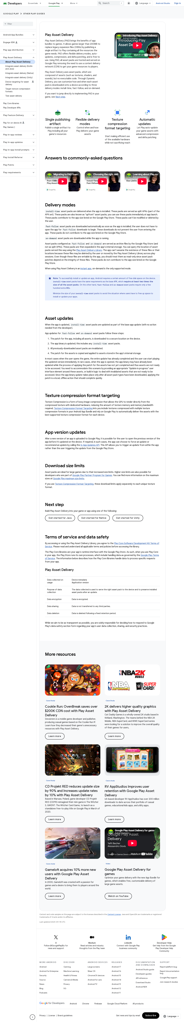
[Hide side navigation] (32, 1017)
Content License (114, 914)
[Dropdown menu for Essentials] (41, 3)
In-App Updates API (90, 445)
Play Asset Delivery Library (89, 250)
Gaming (67, 967)
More (72, 3)
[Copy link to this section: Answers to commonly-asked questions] (126, 158)
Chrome (85, 1003)
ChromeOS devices (96, 975)
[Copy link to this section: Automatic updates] (153, 124)
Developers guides (144, 974)
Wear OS (91, 971)
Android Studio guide (145, 969)
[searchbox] (18, 24)
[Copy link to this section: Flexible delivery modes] (93, 124)
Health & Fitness (70, 975)
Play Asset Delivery (59, 35)
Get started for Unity (128, 518)
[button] (16, 35)
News (41, 984)
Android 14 (116, 980)
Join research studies (169, 982)
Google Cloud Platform (117, 1003)
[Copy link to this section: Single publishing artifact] (63, 124)
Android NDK (141, 987)
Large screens (94, 967)
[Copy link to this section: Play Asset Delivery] (76, 570)
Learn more (54, 736)
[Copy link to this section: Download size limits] (88, 466)
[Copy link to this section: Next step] (68, 505)
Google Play (54, 3)
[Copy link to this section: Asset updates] (77, 318)
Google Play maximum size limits (68, 478)
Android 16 (116, 971)
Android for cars (95, 980)
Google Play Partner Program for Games (92, 475)
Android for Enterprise (48, 971)
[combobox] (110, 3)
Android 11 (116, 992)
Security (42, 975)
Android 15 (116, 975)
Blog (41, 988)
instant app (85, 268)
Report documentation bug (169, 972)
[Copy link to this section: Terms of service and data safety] (112, 537)
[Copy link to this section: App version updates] (89, 432)
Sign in (177, 3)
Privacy (67, 984)
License (51, 1015)
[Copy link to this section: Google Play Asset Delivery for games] (117, 874)
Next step (60, 97)
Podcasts (43, 992)
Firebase (98, 1003)
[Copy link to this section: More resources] (79, 654)
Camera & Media (71, 980)
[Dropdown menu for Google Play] (63, 3)
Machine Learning (71, 971)
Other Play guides (34, 13)
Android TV (92, 984)
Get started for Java (60, 518)
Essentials (33, 3)
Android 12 (116, 988)
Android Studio (163, 3)
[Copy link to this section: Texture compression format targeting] (117, 133)
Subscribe (150, 1015)
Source (42, 980)
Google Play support (168, 977)
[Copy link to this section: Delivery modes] (79, 205)
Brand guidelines (65, 1015)
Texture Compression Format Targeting (73, 408)
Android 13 (116, 984)
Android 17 (116, 967)
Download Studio (143, 982)
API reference (141, 978)
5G (65, 988)
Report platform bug (168, 967)
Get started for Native (93, 518)
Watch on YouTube (118, 896)
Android (42, 967)
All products (138, 1003)
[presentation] (102, 158)
